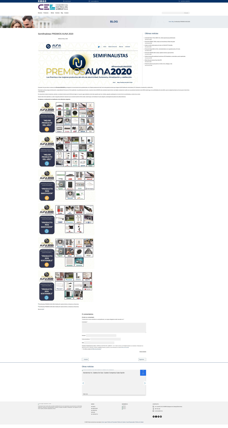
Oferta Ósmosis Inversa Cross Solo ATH (153, 60)
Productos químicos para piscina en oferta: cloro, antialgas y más (158, 63)
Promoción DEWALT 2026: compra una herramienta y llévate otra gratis (160, 41)
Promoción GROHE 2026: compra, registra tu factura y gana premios (159, 52)
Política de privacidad (96, 349)
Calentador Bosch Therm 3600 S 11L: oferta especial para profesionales (160, 37)
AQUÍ (43, 309)
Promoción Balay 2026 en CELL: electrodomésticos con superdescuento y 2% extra (162, 49)
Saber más (85, 394)
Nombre (84, 335)
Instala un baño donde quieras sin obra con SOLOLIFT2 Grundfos (158, 45)
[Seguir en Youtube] (45, 1)
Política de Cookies (121, 422)
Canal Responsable (130, 422)
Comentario (84, 321)
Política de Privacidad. (125, 347)
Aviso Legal (104, 422)
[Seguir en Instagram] (43, 1)
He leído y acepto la (92, 349)
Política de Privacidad (112, 422)
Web (83, 342)
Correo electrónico (86, 339)
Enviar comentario (143, 351)
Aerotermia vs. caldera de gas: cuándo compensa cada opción (104, 373)
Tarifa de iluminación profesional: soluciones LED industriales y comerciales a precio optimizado (165, 56)
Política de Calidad (139, 422)
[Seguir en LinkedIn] (39, 1)
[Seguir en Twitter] (41, 1)
